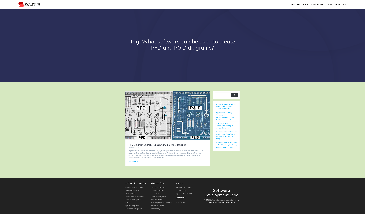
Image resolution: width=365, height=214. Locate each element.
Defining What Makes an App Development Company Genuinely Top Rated (226, 106)
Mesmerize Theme (228, 202)
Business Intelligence (158, 197)
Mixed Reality (155, 209)
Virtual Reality (155, 194)
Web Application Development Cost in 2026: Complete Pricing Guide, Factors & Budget (226, 145)
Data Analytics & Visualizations (161, 203)
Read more (132, 161)
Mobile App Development (134, 197)
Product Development (133, 200)
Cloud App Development (134, 187)
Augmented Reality (157, 190)
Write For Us (180, 202)
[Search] (234, 95)
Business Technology (183, 187)
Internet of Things (157, 206)
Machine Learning (157, 200)
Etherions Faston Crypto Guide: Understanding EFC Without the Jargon (225, 125)
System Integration (132, 206)
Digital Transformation (184, 194)
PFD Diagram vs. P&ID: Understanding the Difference (157, 144)
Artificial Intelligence (158, 187)
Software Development (297, 4)
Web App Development (133, 209)
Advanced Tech (317, 4)
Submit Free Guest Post (337, 4)
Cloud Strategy (181, 190)
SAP (126, 203)
